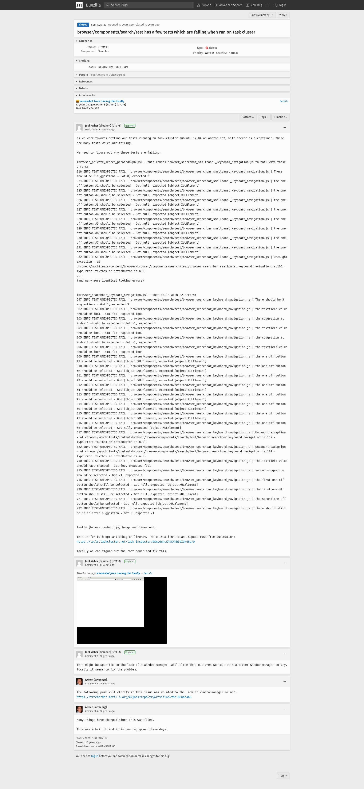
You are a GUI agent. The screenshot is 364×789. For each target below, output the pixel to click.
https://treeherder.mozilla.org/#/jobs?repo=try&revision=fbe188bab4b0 (134, 697)
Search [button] (103, 51)
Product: (91, 47)
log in (94, 756)
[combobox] (149, 5)
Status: (92, 67)
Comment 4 (91, 711)
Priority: (198, 52)
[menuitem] (204, 5)
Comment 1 (91, 565)
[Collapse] (284, 127)
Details (284, 101)
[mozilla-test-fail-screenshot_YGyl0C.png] (122, 611)
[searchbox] (149, 5)
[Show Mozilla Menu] (79, 5)
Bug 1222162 (98, 25)
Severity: (221, 52)
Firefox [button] (103, 47)
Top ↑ (283, 775)
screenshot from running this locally (101, 101)
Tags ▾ (264, 117)
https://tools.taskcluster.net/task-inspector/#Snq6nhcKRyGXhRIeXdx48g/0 (136, 541)
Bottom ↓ (248, 117)
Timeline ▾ (280, 117)
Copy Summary (260, 14)
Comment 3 (91, 683)
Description (91, 129)
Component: (88, 51)
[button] (280, 5)
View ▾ (283, 14)
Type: (200, 47)
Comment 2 (91, 656)
